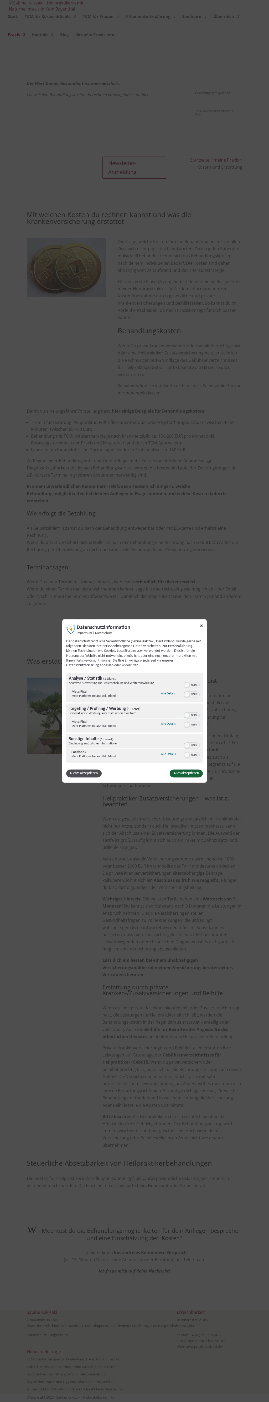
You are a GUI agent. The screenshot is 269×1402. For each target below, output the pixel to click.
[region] (134, 718)
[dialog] (134, 701)
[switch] (191, 685)
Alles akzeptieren (186, 773)
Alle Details (168, 693)
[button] (186, 685)
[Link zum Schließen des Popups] (201, 627)
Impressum (84, 633)
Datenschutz (103, 633)
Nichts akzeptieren (84, 773)
